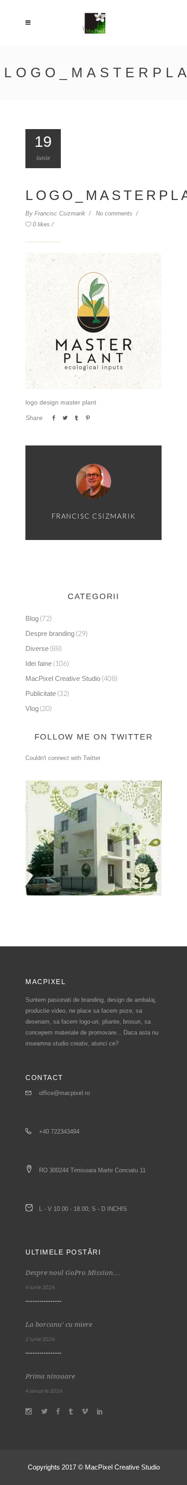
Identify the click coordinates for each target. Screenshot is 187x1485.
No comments (115, 213)
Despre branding (49, 633)
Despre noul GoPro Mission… (72, 1273)
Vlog (32, 708)
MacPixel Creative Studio (62, 678)
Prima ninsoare (50, 1376)
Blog (32, 618)
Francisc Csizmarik (60, 213)
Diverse (37, 648)
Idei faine (38, 663)
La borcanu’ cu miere (58, 1324)
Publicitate (40, 693)
